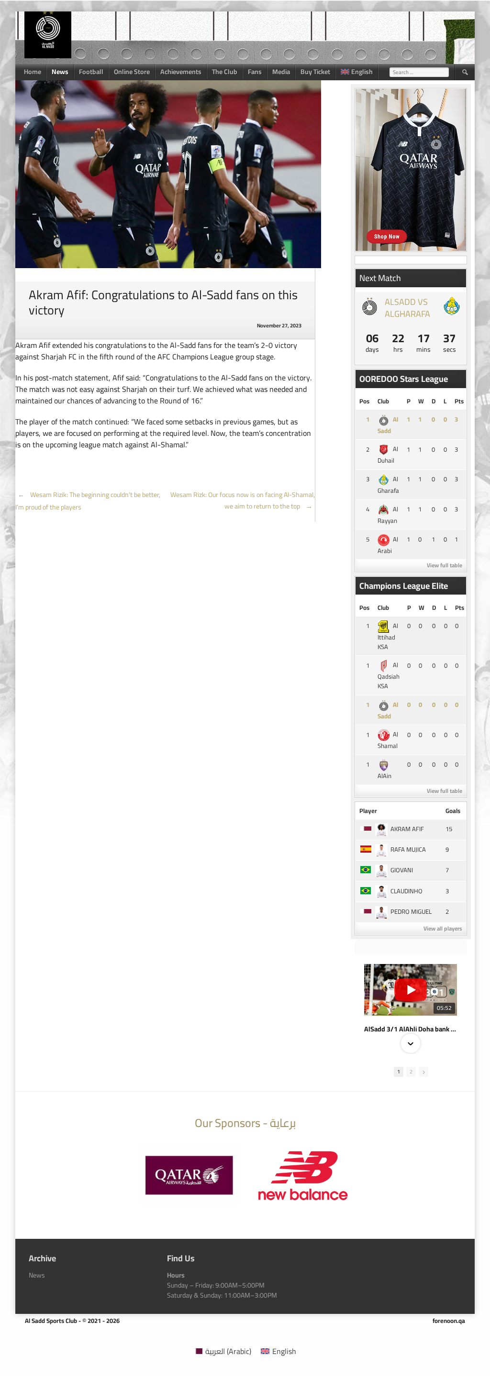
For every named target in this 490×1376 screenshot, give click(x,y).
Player (368, 810)
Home (32, 71)
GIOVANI (401, 870)
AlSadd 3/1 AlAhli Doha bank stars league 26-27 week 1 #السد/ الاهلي (410, 1029)
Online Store (132, 71)
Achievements (180, 71)
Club (383, 401)
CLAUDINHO (406, 891)
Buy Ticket (315, 71)
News (60, 71)
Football (91, 71)
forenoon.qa (449, 1320)
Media (281, 71)
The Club (224, 71)
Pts (459, 401)
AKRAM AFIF (407, 828)
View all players (442, 928)
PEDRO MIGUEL (411, 911)
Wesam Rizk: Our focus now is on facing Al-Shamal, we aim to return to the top (242, 500)
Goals (452, 810)
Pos (364, 401)
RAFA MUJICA (408, 849)
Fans (255, 71)
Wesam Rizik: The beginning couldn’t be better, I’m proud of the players (87, 500)
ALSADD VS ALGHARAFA (407, 308)
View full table (444, 565)
